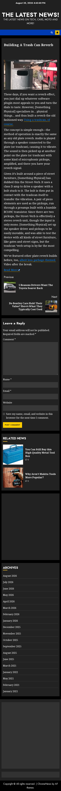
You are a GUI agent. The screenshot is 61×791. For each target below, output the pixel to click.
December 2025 (12, 627)
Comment (9, 339)
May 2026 (8, 595)
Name (7, 379)
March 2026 (9, 608)
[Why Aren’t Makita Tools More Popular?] (13, 478)
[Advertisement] (30, 526)
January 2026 (10, 620)
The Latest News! (30, 14)
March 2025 (9, 665)
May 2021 (8, 678)
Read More (11, 270)
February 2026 (11, 614)
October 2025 (10, 640)
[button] (52, 32)
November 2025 (12, 633)
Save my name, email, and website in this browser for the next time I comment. (29, 415)
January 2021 (10, 691)
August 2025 (10, 652)
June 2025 (8, 659)
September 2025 (12, 646)
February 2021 (11, 685)
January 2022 (10, 672)
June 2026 (8, 588)
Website (7, 402)
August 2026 (10, 575)
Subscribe (57, 32)
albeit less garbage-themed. (38, 260)
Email (7, 391)
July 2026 (8, 582)
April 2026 (9, 601)
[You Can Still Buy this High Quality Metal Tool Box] (13, 455)
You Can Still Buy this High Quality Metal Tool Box (40, 453)
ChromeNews (44, 784)
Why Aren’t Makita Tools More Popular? (40, 475)
